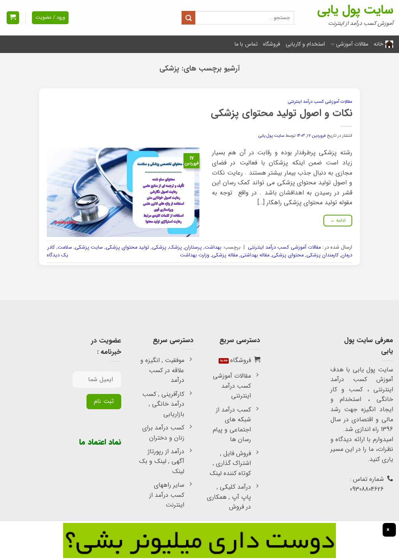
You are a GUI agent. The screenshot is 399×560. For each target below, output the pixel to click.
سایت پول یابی (355, 10)
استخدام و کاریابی (305, 44)
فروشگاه (271, 44)
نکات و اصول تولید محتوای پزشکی (281, 113)
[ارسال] (188, 18)
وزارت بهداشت (194, 255)
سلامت (65, 247)
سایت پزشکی (89, 247)
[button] (13, 17)
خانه (378, 44)
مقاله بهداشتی (254, 255)
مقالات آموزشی (352, 44)
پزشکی (159, 247)
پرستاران (193, 247)
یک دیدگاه (57, 255)
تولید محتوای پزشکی (127, 247)
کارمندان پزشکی (322, 255)
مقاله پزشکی (225, 255)
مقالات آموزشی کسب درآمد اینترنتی (320, 101)
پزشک (175, 247)
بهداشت (213, 247)
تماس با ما (246, 44)
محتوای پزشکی (288, 255)
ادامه (338, 220)
